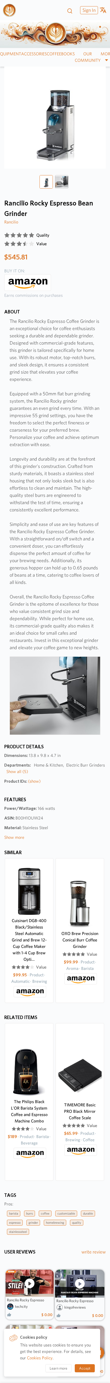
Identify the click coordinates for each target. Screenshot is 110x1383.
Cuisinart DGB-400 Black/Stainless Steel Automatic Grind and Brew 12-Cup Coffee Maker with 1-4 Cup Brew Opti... (29, 940)
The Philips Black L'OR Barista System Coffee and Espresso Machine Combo (29, 1111)
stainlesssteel (18, 1232)
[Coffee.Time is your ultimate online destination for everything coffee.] (11, 10)
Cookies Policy (40, 1358)
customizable (66, 1213)
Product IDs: (22, 781)
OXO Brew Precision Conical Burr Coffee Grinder (79, 940)
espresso (15, 1222)
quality (76, 1222)
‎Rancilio (11, 222)
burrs (29, 1213)
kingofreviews (75, 1307)
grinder (33, 1222)
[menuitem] (88, 10)
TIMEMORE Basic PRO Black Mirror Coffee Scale (80, 1111)
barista (13, 1213)
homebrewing (55, 1222)
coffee (45, 1213)
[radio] (7, 235)
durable (88, 1213)
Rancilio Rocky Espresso (25, 1300)
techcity (21, 1306)
